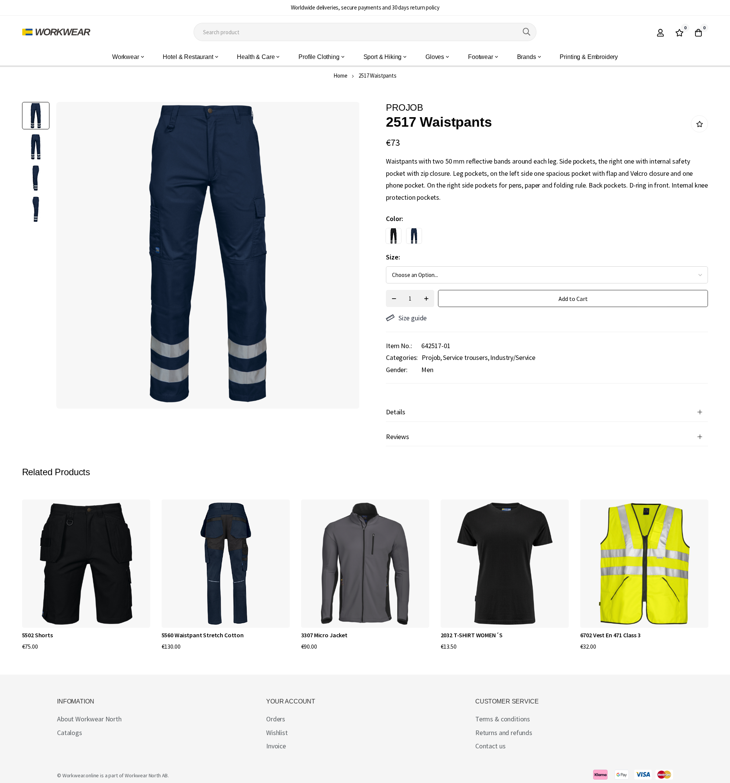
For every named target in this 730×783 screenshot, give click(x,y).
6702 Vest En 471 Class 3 (610, 635)
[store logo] (56, 32)
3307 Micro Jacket (324, 635)
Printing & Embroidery (589, 57)
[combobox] (365, 32)
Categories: (402, 357)
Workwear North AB (146, 775)
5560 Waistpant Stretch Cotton (203, 635)
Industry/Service (512, 357)
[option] (393, 235)
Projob (431, 357)
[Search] (526, 32)
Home (340, 75)
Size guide (412, 318)
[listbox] (540, 237)
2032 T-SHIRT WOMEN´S (472, 635)
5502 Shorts (37, 635)
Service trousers (465, 357)
